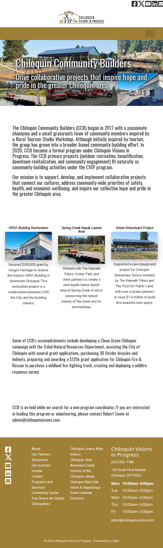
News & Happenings (85, 487)
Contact (37, 476)
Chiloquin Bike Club (84, 482)
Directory (77, 498)
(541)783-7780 (122, 462)
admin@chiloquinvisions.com (132, 520)
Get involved (41, 465)
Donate (37, 471)
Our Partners (41, 454)
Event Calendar (81, 493)
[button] (150, 33)
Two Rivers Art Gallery (48, 498)
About (36, 449)
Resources (40, 460)
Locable (114, 540)
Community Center (45, 493)
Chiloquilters (41, 504)
